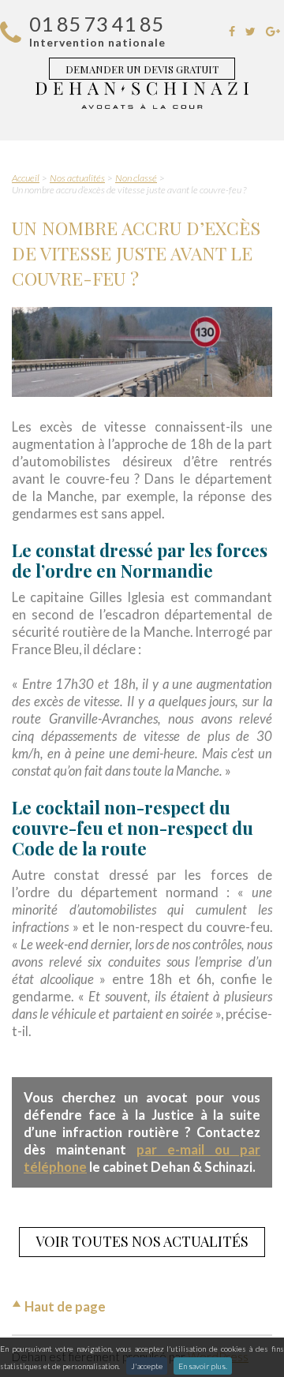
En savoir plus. (202, 1366)
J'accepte (147, 1366)
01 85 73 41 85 (96, 24)
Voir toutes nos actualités (142, 1241)
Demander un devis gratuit (142, 69)
